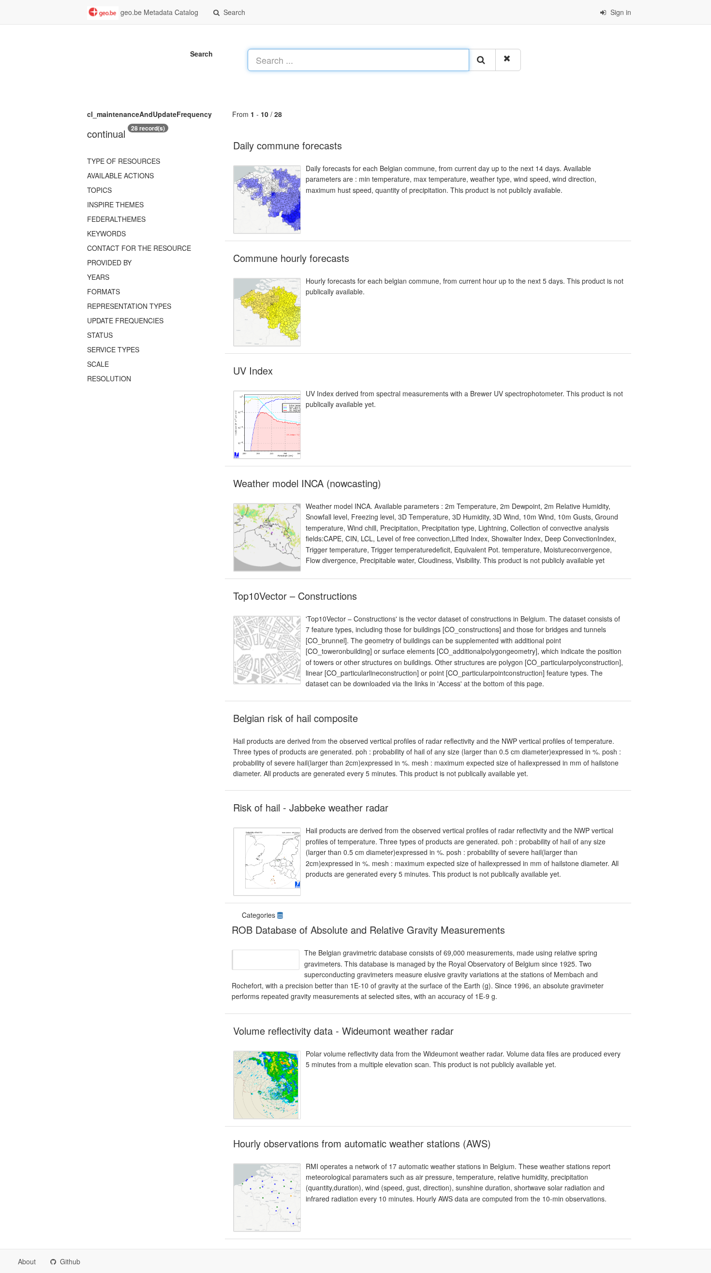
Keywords (106, 233)
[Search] (482, 60)
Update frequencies (125, 320)
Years (98, 277)
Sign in (619, 12)
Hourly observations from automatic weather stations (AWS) (362, 1143)
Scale (98, 364)
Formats (103, 291)
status (100, 335)
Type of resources (123, 161)
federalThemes (116, 219)
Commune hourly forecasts (291, 258)
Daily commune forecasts (287, 145)
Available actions (120, 175)
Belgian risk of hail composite (295, 718)
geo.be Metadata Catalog (158, 12)
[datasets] (281, 915)
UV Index (253, 370)
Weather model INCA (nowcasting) (307, 483)
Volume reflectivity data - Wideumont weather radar (343, 1031)
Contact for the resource (139, 248)
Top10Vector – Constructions (295, 596)
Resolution (109, 378)
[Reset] (508, 60)
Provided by (109, 262)
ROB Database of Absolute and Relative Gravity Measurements (368, 930)
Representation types (129, 306)
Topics (99, 190)
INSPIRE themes (115, 204)
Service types (113, 349)
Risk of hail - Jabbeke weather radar (310, 807)
